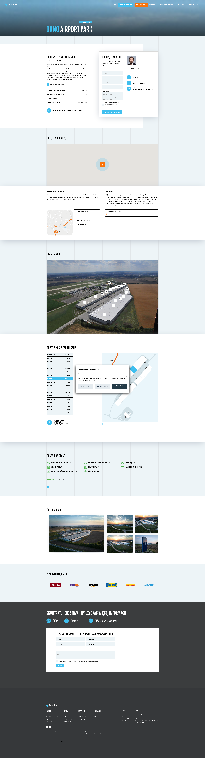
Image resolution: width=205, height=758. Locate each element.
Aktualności (180, 5)
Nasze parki (153, 5)
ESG (136, 718)
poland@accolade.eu (68, 719)
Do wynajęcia (141, 5)
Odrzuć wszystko (86, 386)
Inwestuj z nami (126, 5)
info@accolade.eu (51, 719)
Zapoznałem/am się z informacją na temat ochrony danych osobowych (78, 661)
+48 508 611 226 (67, 721)
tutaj (94, 380)
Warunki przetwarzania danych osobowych (147, 731)
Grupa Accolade (139, 713)
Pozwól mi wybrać (102, 386)
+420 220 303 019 (51, 721)
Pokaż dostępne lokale (57, 84)
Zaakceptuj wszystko (119, 386)
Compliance (155, 734)
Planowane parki (166, 5)
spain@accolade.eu (83, 719)
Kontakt (191, 5)
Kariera (137, 716)
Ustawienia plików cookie (152, 736)
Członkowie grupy (140, 722)
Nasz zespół (138, 715)
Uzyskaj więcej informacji (112, 112)
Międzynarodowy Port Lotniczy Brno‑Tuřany (147, 720)
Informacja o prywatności (152, 733)
